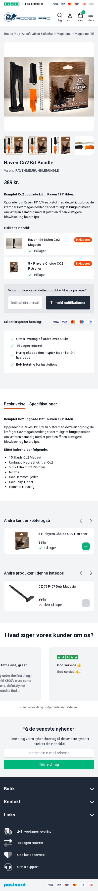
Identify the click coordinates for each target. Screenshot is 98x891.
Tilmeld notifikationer (68, 303)
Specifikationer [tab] (43, 404)
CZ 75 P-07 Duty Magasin (57, 586)
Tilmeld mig (49, 764)
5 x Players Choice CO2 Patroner (62, 534)
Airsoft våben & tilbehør (38, 34)
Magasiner (64, 34)
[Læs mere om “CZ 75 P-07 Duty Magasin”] (86, 603)
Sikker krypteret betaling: (23, 322)
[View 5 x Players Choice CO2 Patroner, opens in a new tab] (60, 266)
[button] (14, 243)
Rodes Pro (11, 34)
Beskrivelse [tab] (14, 404)
